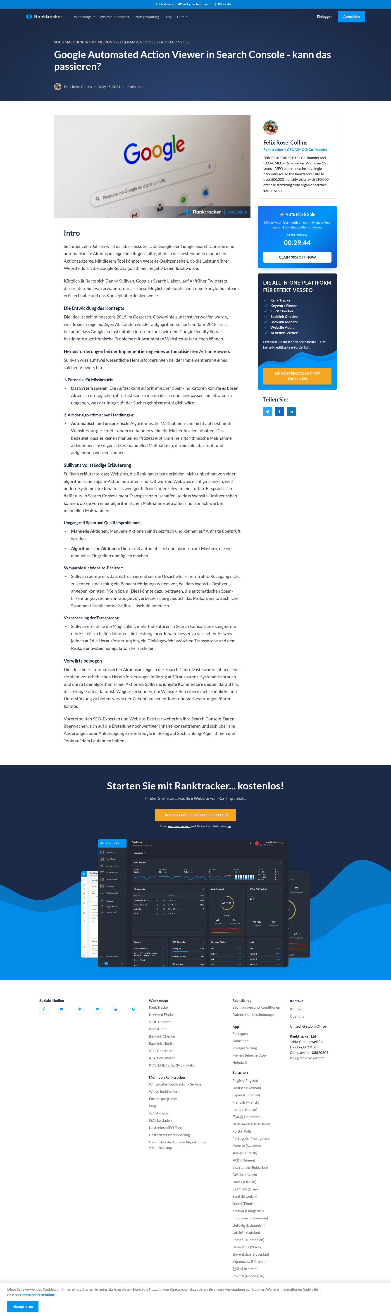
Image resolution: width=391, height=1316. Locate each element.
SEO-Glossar (159, 1113)
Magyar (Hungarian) (248, 1211)
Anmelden (351, 16)
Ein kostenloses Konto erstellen (195, 815)
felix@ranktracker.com (307, 1058)
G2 (133, 1009)
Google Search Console (203, 246)
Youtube (61, 1009)
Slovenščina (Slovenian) (250, 1254)
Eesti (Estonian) (244, 1196)
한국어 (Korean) (245, 1268)
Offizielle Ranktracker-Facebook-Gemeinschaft (79, 1009)
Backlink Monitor (162, 1043)
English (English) (245, 1080)
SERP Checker (160, 1021)
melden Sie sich (179, 826)
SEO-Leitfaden (160, 1120)
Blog (168, 16)
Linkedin (115, 1009)
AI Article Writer (162, 1058)
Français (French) (245, 1102)
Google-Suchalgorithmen (124, 268)
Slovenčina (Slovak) (247, 1247)
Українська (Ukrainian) (250, 1261)
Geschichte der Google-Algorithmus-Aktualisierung (177, 1145)
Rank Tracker (159, 1007)
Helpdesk (239, 1062)
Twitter (97, 1009)
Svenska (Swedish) (246, 1145)
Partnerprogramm (163, 1098)
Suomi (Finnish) (244, 1203)
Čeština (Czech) (244, 1174)
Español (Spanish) (246, 1095)
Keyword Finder (161, 1014)
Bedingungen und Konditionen (256, 1007)
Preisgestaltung (147, 16)
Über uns (297, 1016)
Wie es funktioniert (114, 16)
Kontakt (296, 1009)
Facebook (43, 1009)
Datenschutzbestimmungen (254, 1014)
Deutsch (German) (246, 1088)
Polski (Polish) (243, 1131)
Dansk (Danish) (244, 1182)
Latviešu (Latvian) (246, 1232)
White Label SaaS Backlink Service (175, 1084)
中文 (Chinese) (243, 1160)
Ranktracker (44, 17)
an (229, 826)
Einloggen (324, 16)
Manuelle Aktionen (89, 531)
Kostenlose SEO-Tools (166, 1127)
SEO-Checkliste (161, 1050)
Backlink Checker (162, 1036)
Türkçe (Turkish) (244, 1153)
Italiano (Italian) (244, 1109)
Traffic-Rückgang (213, 576)
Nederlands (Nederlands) (252, 1124)
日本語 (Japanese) (246, 1116)
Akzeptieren (23, 1306)
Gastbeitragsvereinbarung (169, 1135)
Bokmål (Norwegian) (248, 1276)
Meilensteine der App (249, 1055)
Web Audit (157, 1029)
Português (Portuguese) (251, 1138)
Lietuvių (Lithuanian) (248, 1225)
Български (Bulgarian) (250, 1167)
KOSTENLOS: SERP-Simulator (172, 1065)
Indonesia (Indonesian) (250, 1218)
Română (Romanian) (248, 1240)
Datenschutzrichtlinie (37, 1294)
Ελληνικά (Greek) (246, 1189)
